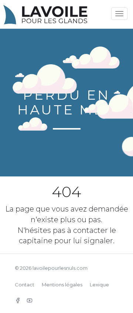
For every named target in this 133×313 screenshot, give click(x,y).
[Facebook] (18, 300)
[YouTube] (30, 300)
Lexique (99, 285)
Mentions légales (62, 285)
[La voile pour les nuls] (55, 12)
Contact (24, 285)
